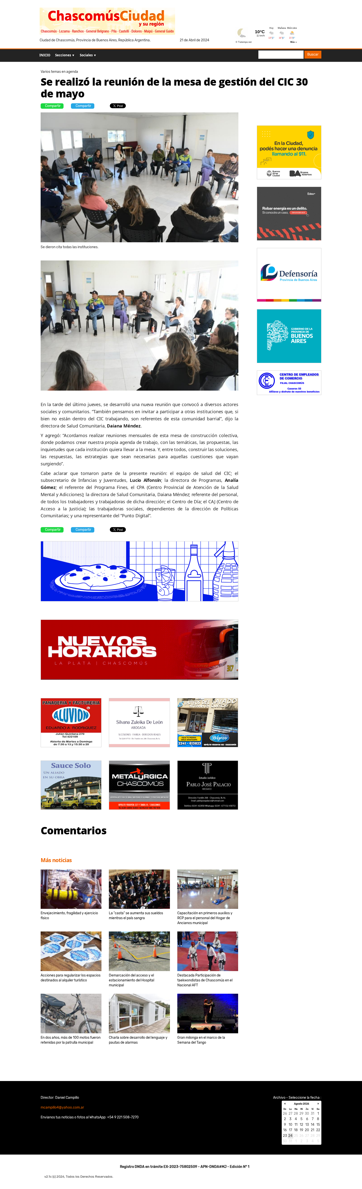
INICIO (44, 55)
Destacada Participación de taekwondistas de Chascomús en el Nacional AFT (204, 980)
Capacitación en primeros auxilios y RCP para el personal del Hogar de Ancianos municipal (204, 918)
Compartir (53, 106)
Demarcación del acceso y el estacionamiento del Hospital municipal (131, 980)
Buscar (312, 54)
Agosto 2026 (301, 1103)
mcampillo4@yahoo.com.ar (62, 1107)
